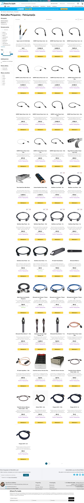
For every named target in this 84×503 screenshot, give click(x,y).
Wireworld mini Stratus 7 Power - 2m (40, 298)
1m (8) (3, 76)
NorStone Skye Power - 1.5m (40, 224)
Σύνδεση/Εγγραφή (71, 3)
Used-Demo (43, 6)
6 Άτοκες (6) (4, 68)
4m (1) (3, 84)
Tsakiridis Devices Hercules (57, 370)
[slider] (2, 55)
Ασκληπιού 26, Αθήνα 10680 (12, 488)
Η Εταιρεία (37, 485)
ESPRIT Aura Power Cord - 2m (57, 77)
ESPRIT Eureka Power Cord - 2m (74, 41)
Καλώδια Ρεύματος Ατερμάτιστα (4, 22)
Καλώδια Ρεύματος (4, 20)
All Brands (54, 6)
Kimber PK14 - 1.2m (40, 407)
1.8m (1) (3, 83)
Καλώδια (4, 11)
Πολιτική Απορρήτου (80, 486)
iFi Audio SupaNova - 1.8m (23, 370)
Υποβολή (26, 475)
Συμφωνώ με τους (9, 477)
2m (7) (3, 80)
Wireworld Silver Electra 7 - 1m (57, 334)
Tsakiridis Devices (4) (6, 45)
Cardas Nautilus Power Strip (40, 187)
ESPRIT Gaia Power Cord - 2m (40, 41)
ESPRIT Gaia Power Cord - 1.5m (57, 41)
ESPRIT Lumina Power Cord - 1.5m (57, 114)
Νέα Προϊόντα (36, 6)
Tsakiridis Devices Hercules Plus (40, 370)
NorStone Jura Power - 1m (57, 224)
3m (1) (3, 75)
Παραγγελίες (52, 487)
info (82, 488)
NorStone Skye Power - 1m (74, 224)
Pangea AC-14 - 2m (23, 443)
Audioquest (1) (5, 37)
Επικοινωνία (62, 3)
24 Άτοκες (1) (4, 69)
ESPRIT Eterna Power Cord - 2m (40, 77)
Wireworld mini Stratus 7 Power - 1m (74, 298)
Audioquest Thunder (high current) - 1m (40, 334)
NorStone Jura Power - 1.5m (74, 187)
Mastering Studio (38, 489)
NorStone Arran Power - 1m (40, 260)
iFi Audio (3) (4, 33)
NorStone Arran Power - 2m (23, 260)
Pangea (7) (4, 41)
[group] (42, 9)
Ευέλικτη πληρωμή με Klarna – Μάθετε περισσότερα (37, 0)
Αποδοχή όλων (71, 498)
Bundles (49, 6)
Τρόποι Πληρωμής (53, 489)
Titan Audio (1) (5, 43)
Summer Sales (28, 6)
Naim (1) (3, 32)
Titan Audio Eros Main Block (23, 187)
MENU (8, 6)
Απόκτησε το (23, 56)
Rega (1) (3, 35)
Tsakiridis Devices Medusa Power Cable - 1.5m (23, 407)
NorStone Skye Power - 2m (23, 224)
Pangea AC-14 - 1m (74, 407)
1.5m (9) (3, 78)
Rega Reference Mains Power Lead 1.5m (74, 151)
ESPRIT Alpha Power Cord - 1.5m (57, 151)
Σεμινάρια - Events (39, 487)
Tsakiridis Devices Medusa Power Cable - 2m (74, 371)
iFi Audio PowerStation (57, 260)
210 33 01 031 (54, 3)
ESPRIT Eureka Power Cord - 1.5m (74, 78)
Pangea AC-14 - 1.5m (57, 407)
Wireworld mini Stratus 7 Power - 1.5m (57, 298)
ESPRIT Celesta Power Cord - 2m (40, 114)
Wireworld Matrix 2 (74, 260)
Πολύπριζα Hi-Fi (4, 24)
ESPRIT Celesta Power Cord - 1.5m (40, 151)
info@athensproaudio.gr (11, 486)
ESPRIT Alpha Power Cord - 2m (23, 114)
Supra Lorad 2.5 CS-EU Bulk (23, 41)
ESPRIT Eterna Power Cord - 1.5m (23, 151)
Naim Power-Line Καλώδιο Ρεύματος (23, 298)
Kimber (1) (4, 38)
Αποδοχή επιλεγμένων (13, 498)
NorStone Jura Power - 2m (57, 187)
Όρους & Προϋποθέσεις (13, 477)
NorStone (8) (4, 40)
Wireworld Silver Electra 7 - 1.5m (23, 334)
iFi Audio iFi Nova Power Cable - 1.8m (74, 334)
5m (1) (3, 81)
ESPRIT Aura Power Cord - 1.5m (74, 114)
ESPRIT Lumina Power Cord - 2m (23, 77)
